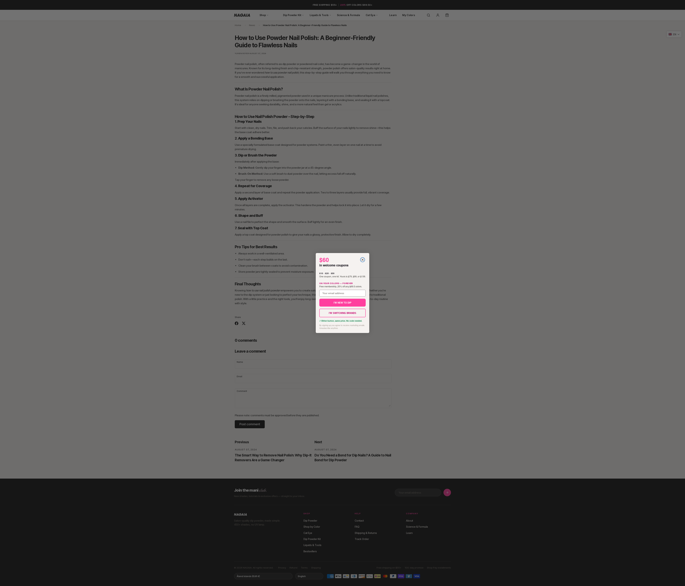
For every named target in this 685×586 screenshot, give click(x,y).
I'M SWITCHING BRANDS (342, 313)
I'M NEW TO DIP (342, 302)
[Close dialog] (362, 259)
